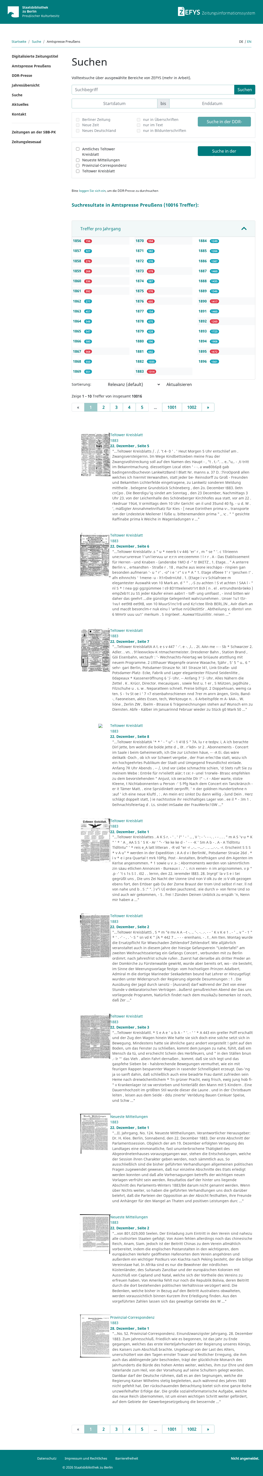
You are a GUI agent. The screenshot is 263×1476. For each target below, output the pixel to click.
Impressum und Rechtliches (86, 1458)
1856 (77, 240)
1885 (203, 250)
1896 (203, 361)
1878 (140, 321)
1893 (203, 331)
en (249, 41)
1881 (140, 351)
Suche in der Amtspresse (224, 152)
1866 (77, 341)
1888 (203, 280)
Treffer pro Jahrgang (100, 229)
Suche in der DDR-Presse (224, 123)
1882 (140, 361)
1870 (140, 240)
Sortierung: (81, 384)
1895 (203, 351)
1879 (140, 331)
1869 (77, 371)
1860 (77, 280)
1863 (77, 311)
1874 (140, 280)
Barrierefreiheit (126, 1458)
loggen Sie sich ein (92, 191)
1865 (77, 331)
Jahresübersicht (26, 85)
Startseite (19, 41)
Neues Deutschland (99, 130)
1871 (140, 250)
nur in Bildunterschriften (164, 130)
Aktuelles (20, 104)
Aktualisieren (179, 384)
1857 (77, 250)
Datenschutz (47, 1458)
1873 (140, 270)
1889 (203, 290)
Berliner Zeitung (96, 119)
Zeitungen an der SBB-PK (34, 132)
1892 (203, 321)
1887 (203, 270)
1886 (203, 260)
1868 (77, 361)
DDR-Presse (22, 75)
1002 (191, 407)
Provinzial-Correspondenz (104, 165)
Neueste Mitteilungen (101, 160)
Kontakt (19, 114)
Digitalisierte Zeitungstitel (35, 56)
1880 (140, 341)
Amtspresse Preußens (31, 66)
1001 (172, 407)
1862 (77, 301)
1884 (203, 240)
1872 (140, 260)
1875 (140, 290)
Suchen (245, 89)
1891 (203, 311)
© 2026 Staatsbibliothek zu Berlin (87, 1467)
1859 (77, 270)
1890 (203, 301)
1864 (77, 321)
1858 (77, 260)
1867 (77, 351)
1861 (77, 290)
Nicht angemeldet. (245, 1458)
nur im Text (153, 124)
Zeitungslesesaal (26, 141)
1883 (140, 371)
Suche (36, 41)
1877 (140, 311)
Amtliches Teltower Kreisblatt (98, 151)
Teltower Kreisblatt (98, 171)
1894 (203, 341)
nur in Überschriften (161, 119)
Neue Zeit (90, 124)
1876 (140, 301)
